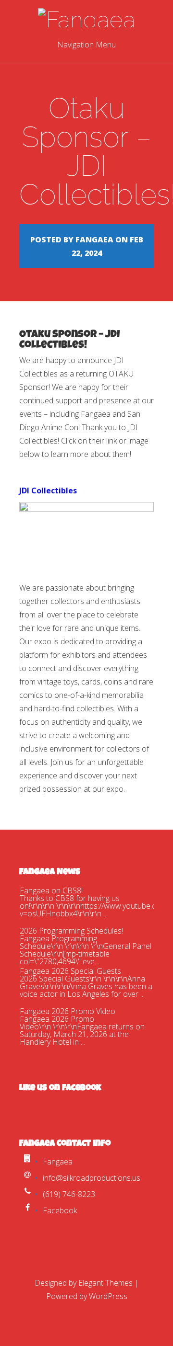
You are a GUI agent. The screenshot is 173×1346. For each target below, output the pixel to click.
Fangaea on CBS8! (51, 890)
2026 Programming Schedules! (71, 930)
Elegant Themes (105, 1283)
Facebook (60, 1210)
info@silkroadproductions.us (91, 1178)
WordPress (108, 1296)
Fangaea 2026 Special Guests (70, 971)
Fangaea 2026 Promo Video (67, 1011)
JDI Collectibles (48, 490)
